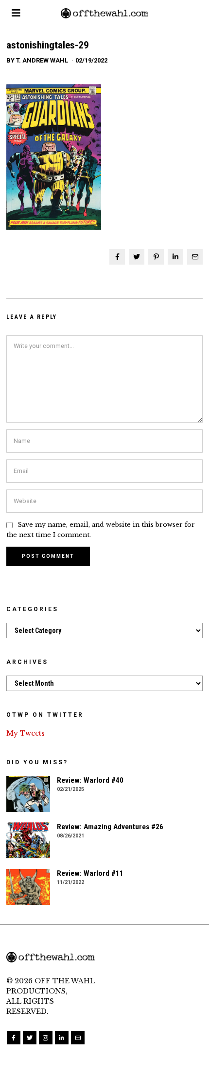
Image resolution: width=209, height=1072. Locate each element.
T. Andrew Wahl (42, 60)
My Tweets (25, 733)
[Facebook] (117, 257)
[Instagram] (45, 1037)
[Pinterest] (156, 257)
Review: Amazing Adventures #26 (110, 826)
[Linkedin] (175, 257)
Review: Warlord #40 (90, 780)
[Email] (195, 257)
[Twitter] (136, 257)
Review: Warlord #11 (90, 873)
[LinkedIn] (61, 1037)
